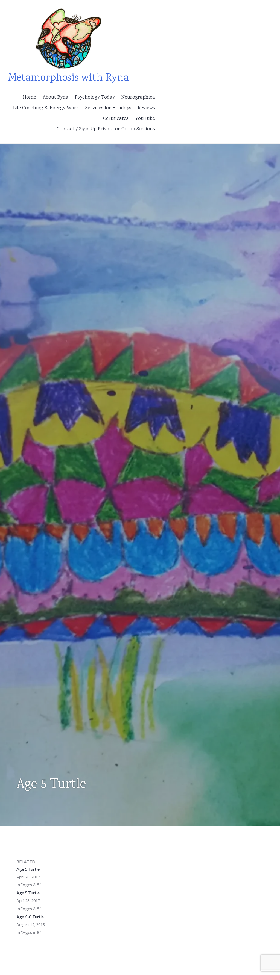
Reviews (146, 108)
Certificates (116, 118)
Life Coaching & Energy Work (46, 108)
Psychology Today (95, 97)
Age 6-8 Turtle (30, 916)
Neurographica (138, 97)
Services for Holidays (108, 108)
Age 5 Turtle (28, 869)
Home (29, 97)
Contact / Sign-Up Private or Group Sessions (106, 129)
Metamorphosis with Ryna (68, 78)
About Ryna (55, 97)
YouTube (145, 118)
